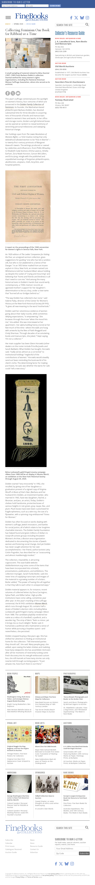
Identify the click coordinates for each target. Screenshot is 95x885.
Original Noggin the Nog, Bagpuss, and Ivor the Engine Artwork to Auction (18, 748)
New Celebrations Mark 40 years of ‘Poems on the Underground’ (45, 761)
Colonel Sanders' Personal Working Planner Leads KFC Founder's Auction (17, 813)
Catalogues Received (13, 849)
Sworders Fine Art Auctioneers (70, 82)
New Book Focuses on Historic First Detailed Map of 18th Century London (46, 704)
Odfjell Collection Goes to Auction (44, 797)
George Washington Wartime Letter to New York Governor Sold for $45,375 (18, 798)
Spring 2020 (18, 24)
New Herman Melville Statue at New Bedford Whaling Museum (19, 711)
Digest (8, 24)
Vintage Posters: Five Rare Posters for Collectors (17, 755)
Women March (41, 603)
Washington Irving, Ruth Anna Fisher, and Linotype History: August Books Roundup (18, 699)
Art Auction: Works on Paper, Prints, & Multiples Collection (74, 762)
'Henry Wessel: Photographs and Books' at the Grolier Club (75, 698)
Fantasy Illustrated (64, 100)
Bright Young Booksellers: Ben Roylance (18, 705)
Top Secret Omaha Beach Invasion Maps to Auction (45, 711)
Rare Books (68, 772)
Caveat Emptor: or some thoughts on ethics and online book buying (47, 803)
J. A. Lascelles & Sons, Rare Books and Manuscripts (71, 42)
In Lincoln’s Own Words (44, 809)
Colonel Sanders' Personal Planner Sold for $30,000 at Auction (17, 805)
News (32, 840)
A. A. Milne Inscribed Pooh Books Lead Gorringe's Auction (75, 747)
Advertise (34, 852)
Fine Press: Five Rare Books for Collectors (75, 804)
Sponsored (40, 772)
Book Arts (39, 723)
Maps (37, 673)
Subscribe (9, 840)
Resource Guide (36, 846)
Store (32, 843)
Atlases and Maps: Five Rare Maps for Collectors (45, 698)
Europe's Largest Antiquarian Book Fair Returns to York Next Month (75, 798)
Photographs (69, 673)
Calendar (8, 843)
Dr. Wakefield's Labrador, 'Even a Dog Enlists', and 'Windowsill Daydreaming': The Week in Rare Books (75, 711)
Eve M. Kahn (30, 24)
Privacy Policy (20, 877)
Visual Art (12, 723)
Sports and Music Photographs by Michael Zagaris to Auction (75, 703)
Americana (11, 772)
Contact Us (34, 849)
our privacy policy (54, 874)
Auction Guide (11, 852)
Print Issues (9, 846)
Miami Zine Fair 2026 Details (45, 746)
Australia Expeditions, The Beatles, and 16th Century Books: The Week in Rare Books (75, 811)
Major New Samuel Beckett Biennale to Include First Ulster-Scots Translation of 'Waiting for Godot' (47, 753)
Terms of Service (32, 877)
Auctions (67, 723)
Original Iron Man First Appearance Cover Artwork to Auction (18, 761)
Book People (12, 673)
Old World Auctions (64, 66)
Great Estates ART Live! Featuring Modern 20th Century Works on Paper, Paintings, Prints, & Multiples (75, 755)
